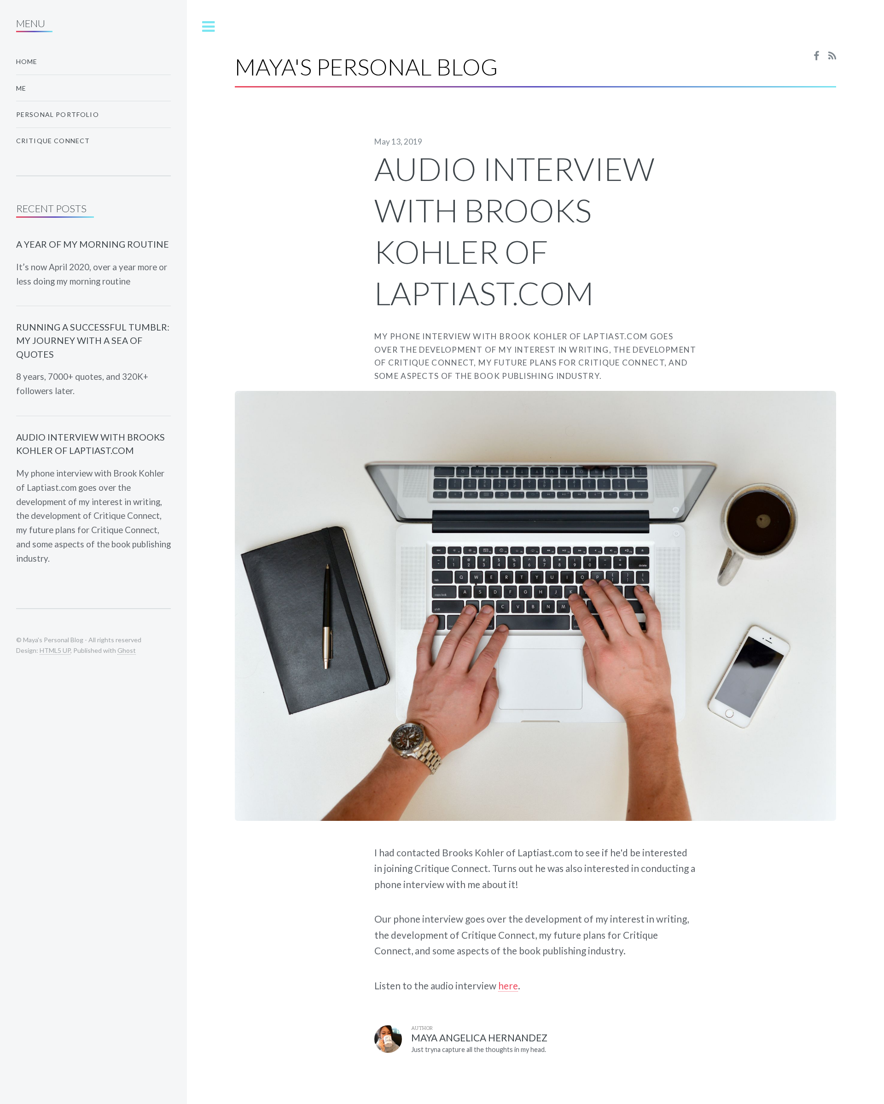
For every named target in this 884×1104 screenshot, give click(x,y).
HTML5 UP (55, 650)
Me (21, 88)
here (508, 985)
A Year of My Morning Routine (92, 244)
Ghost (126, 650)
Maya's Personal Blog (366, 67)
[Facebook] (816, 56)
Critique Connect (53, 141)
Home (27, 61)
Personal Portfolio (57, 114)
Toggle (208, 27)
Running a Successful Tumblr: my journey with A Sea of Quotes (92, 341)
